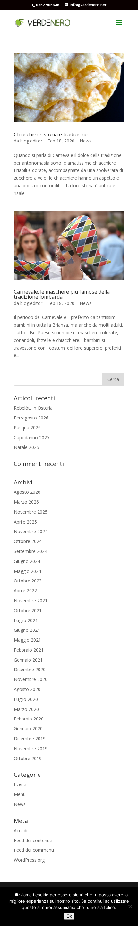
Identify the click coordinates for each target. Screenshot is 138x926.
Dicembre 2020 (30, 669)
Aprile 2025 (25, 522)
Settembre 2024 (30, 551)
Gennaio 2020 (28, 729)
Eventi (20, 784)
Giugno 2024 (27, 561)
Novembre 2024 (30, 531)
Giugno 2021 (27, 630)
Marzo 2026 (26, 502)
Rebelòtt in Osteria (33, 408)
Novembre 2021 (30, 600)
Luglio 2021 (26, 620)
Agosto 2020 (27, 689)
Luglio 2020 (26, 699)
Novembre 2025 (30, 512)
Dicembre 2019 (30, 738)
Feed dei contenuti (33, 840)
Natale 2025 (26, 447)
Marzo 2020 (26, 709)
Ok (69, 916)
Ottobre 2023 (28, 581)
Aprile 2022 (25, 591)
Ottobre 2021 (28, 610)
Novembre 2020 (30, 679)
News (85, 141)
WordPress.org (29, 860)
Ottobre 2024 (28, 541)
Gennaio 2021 (28, 660)
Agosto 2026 (27, 492)
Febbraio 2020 (29, 719)
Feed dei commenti (34, 850)
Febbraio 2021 (29, 650)
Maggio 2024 (27, 571)
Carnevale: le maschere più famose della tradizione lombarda (62, 294)
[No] (130, 906)
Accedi (20, 830)
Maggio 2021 (27, 640)
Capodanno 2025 (31, 438)
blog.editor (31, 141)
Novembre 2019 (30, 748)
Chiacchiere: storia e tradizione (51, 134)
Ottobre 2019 (28, 758)
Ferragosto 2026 (31, 418)
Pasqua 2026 (27, 428)
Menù (20, 794)
